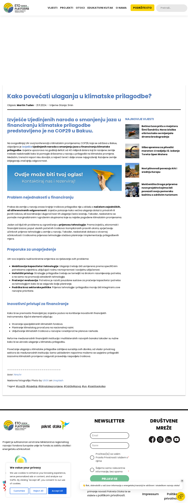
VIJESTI (52, 8)
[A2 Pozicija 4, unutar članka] (64, 177)
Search (184, 8)
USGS (45, 380)
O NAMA (121, 8)
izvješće (27, 146)
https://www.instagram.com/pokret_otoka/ (160, 439)
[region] (38, 480)
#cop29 (20, 386)
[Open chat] (180, 496)
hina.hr (18, 374)
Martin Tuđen (25, 105)
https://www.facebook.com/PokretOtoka (152, 439)
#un (84, 386)
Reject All (38, 490)
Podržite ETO (142, 8)
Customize (19, 490)
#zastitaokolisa (96, 386)
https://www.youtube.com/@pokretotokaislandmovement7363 (176, 439)
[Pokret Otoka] (16, 8)
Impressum (150, 494)
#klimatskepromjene (50, 386)
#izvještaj (31, 386)
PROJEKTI (66, 8)
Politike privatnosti (172, 496)
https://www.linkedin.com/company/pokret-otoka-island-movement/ (168, 439)
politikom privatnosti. (111, 495)
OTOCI (80, 8)
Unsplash (58, 380)
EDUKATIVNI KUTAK (100, 8)
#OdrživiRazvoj (72, 386)
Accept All (57, 490)
